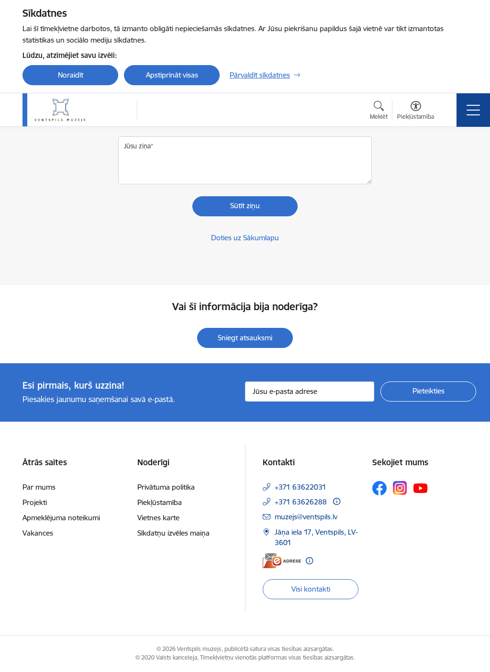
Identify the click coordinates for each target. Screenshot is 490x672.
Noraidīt (70, 74)
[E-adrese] (282, 561)
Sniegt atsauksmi (245, 337)
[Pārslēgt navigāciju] (473, 110)
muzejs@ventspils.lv (306, 516)
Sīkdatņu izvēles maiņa (173, 533)
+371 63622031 (300, 487)
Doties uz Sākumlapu (245, 237)
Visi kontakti (310, 589)
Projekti (34, 502)
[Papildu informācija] (336, 501)
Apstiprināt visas (172, 74)
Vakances (37, 533)
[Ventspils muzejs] (59, 110)
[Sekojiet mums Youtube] (420, 487)
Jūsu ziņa (137, 146)
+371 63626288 (301, 501)
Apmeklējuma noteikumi (61, 517)
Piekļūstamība (159, 502)
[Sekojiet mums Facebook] (379, 488)
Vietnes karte (158, 517)
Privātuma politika (166, 487)
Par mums (39, 487)
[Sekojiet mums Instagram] (400, 488)
